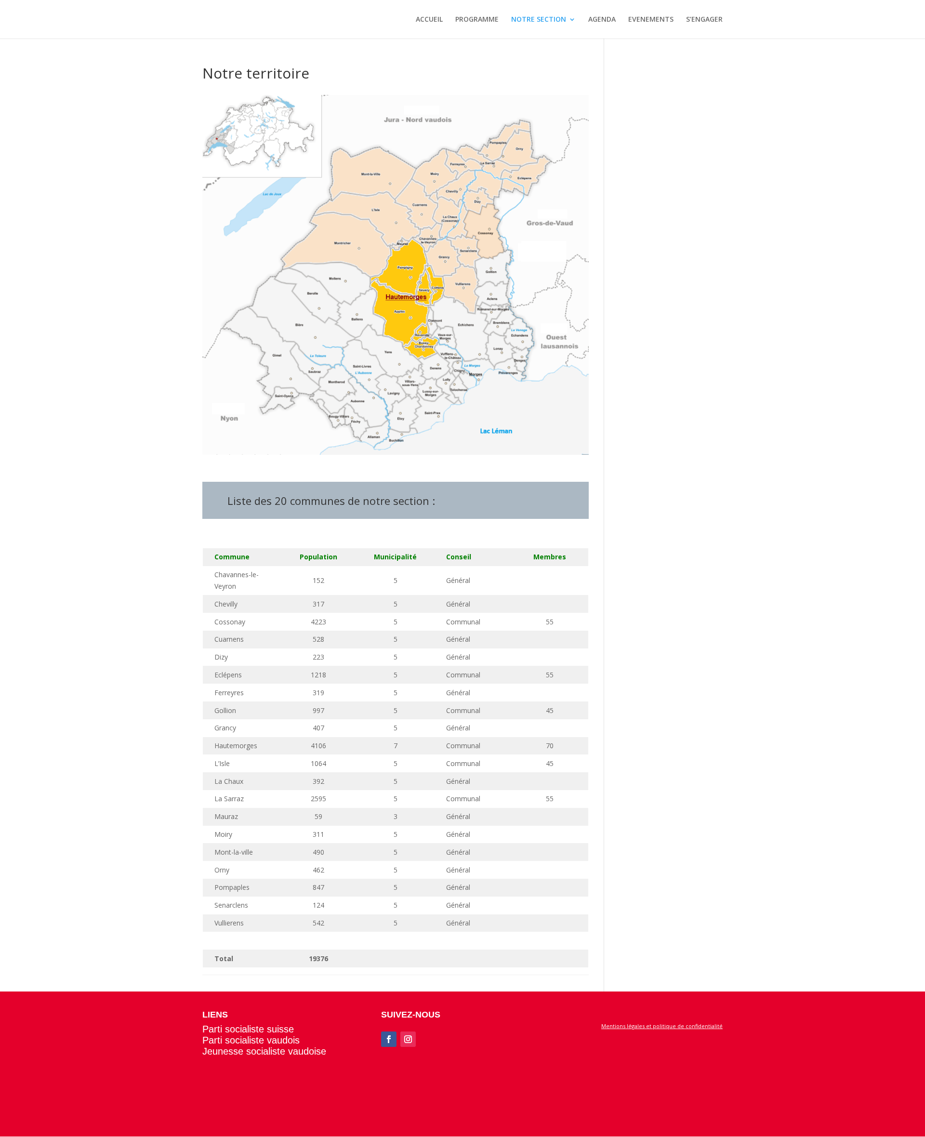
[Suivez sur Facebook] (388, 1039)
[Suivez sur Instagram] (408, 1039)
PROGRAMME (477, 20)
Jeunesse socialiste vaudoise (264, 1051)
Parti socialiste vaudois (251, 1040)
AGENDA (602, 20)
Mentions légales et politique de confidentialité (662, 1026)
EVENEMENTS (651, 20)
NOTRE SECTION (538, 20)
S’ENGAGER (704, 20)
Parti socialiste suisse (248, 1029)
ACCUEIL (429, 20)
